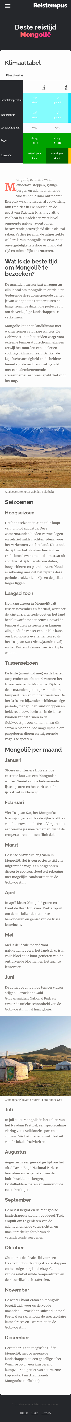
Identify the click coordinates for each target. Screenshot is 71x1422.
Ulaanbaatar (14, 75)
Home (24, 1413)
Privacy (46, 1413)
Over (35, 1413)
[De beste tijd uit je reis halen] (50, 6)
